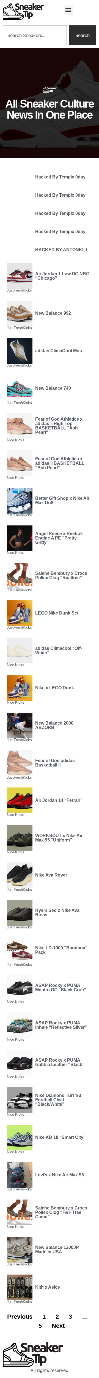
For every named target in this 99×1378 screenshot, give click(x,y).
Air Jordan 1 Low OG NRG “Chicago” (62, 276)
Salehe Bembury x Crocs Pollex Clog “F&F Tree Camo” (61, 1212)
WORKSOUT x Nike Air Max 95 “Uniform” (58, 837)
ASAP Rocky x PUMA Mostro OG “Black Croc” (60, 987)
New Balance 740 (53, 388)
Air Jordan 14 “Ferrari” (58, 800)
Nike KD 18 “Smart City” (60, 1137)
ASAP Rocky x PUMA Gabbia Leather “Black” (59, 1062)
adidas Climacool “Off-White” (58, 650)
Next (58, 1325)
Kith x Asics (47, 1287)
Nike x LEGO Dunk (54, 687)
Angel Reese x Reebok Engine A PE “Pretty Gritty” (59, 538)
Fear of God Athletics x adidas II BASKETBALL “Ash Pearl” (59, 463)
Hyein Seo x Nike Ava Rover (57, 912)
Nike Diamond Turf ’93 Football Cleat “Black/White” (58, 1100)
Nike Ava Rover (51, 875)
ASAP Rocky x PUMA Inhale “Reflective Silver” (61, 1025)
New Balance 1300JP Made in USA (57, 1249)
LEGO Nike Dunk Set (56, 613)
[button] (68, 10)
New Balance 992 (53, 313)
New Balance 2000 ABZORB (54, 725)
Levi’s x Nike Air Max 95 (59, 1175)
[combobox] (35, 35)
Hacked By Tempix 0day (60, 177)
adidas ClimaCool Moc (58, 350)
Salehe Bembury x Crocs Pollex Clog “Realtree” (61, 575)
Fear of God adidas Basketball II (55, 762)
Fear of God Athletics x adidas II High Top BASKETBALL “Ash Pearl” (58, 426)
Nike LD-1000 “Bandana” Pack (61, 950)
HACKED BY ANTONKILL (62, 249)
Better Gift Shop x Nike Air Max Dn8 (62, 500)
